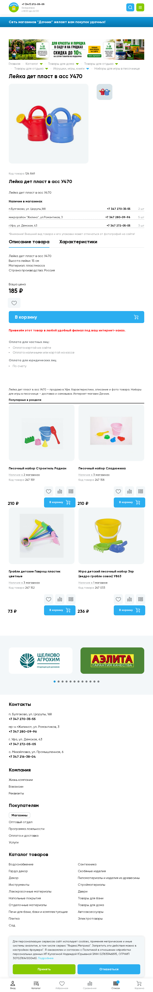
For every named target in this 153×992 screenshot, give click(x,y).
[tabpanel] (40, 661)
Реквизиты (16, 793)
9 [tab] (86, 682)
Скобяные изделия (92, 871)
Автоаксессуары (90, 912)
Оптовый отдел (20, 822)
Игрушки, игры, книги (69, 68)
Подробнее (46, 958)
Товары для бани (90, 898)
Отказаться (109, 969)
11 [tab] (94, 682)
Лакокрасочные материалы (30, 891)
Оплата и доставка (23, 835)
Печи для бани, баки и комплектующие (38, 912)
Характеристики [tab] (78, 241)
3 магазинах (94, 474)
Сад (12, 925)
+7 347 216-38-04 (22, 757)
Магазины (19, 815)
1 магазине (93, 582)
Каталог (32, 64)
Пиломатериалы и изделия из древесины (109, 878)
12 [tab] (98, 682)
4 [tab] (67, 682)
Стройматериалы (91, 885)
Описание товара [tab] (29, 241)
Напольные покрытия (25, 898)
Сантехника (87, 864)
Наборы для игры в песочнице (117, 68)
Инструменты (19, 885)
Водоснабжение (21, 864)
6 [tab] (75, 682)
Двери (82, 891)
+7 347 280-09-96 (117, 217)
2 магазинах (24, 474)
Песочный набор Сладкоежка (102, 468)
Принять (44, 969)
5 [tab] (71, 682)
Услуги (14, 842)
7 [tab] (78, 682)
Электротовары (90, 918)
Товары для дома (61, 64)
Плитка (14, 918)
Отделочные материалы (28, 905)
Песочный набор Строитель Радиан (37, 468)
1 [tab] (55, 682)
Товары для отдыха (99, 64)
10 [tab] (90, 682)
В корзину (26, 317)
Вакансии (16, 786)
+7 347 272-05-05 (118, 225)
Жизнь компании (21, 780)
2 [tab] (59, 682)
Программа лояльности (26, 829)
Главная (14, 64)
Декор (14, 878)
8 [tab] (82, 682)
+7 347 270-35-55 (118, 209)
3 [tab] (63, 682)
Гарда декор (18, 871)
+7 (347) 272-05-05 (33, 4)
